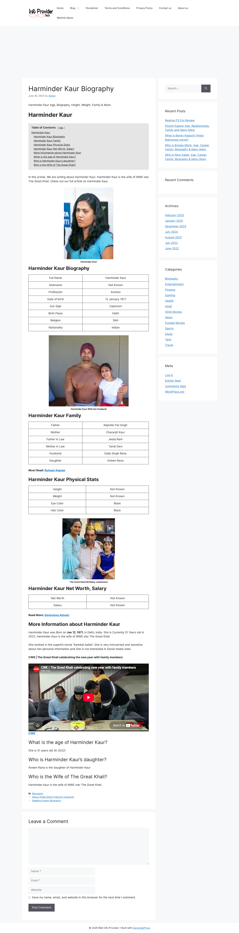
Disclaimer (92, 8)
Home (60, 8)
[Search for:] (183, 88)
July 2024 (171, 231)
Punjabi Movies (175, 323)
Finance (170, 289)
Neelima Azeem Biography (46, 800)
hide (61, 127)
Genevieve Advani (56, 615)
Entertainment (174, 284)
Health (169, 300)
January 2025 (174, 220)
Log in (169, 375)
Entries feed (173, 380)
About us (183, 8)
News (169, 317)
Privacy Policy (144, 8)
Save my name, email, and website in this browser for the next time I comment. (84, 897)
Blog (72, 8)
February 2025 (174, 215)
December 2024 (175, 226)
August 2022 (173, 237)
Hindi (168, 306)
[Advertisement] (119, 50)
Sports (169, 328)
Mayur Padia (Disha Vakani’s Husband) (53, 797)
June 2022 (172, 248)
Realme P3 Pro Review (180, 120)
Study (169, 334)
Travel (169, 345)
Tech (168, 339)
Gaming (170, 295)
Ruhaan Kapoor (55, 470)
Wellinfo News (65, 17)
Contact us (165, 8)
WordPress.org (174, 391)
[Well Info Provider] (40, 12)
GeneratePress (141, 927)
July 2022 (171, 243)
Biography (37, 793)
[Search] (206, 88)
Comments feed (175, 386)
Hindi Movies (173, 311)
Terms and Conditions (117, 8)
